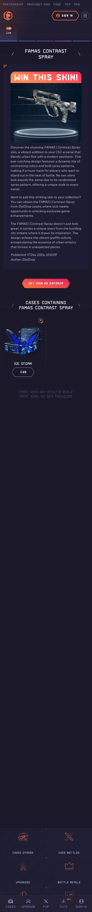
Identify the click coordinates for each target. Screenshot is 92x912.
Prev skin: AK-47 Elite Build (46, 392)
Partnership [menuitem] (13, 4)
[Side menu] (85, 15)
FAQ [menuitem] (77, 4)
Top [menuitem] (68, 4)
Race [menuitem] (65, 903)
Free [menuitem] (57, 4)
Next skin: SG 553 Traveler (46, 396)
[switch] (9, 28)
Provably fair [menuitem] (38, 4)
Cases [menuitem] (11, 906)
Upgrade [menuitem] (28, 906)
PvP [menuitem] (48, 902)
